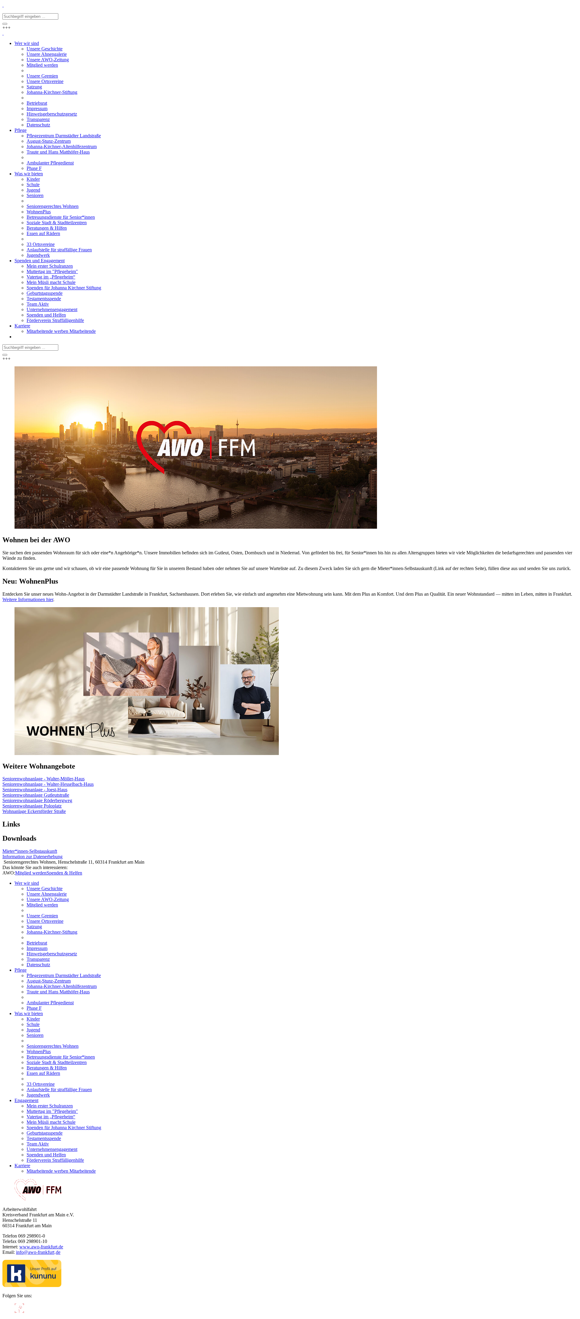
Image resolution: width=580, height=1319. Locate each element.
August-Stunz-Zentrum (49, 980)
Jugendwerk (38, 1095)
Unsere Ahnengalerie (47, 894)
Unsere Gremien (42, 915)
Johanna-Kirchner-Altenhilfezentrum (62, 986)
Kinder (33, 1018)
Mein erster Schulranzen (50, 1105)
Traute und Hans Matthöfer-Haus (58, 991)
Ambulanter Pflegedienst (50, 1002)
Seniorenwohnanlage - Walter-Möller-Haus (43, 778)
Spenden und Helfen (46, 1154)
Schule (33, 1024)
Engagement (26, 1100)
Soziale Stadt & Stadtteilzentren (57, 1062)
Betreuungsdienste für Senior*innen (61, 1056)
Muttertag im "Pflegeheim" (52, 1111)
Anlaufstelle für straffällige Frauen (59, 1089)
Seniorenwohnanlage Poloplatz (32, 805)
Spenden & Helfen (64, 872)
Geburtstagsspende (45, 1133)
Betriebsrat (37, 942)
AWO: (8, 872)
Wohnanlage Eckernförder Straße (34, 811)
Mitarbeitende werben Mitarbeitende (61, 1171)
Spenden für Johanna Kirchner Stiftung (64, 1127)
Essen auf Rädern (43, 1073)
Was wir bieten (28, 1013)
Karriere (22, 1165)
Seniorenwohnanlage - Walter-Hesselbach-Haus (48, 784)
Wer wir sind (26, 883)
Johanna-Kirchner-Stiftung (52, 932)
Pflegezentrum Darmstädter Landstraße (64, 975)
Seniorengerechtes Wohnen (53, 1046)
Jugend (33, 1029)
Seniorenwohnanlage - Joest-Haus (34, 789)
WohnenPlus (39, 1051)
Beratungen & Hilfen (47, 1067)
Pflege (20, 970)
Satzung (34, 926)
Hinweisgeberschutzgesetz (52, 953)
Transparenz (38, 959)
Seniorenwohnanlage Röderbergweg (37, 800)
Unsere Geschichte (45, 888)
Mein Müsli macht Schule (51, 1122)
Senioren (35, 1035)
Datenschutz (38, 964)
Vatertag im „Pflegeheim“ (51, 1116)
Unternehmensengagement (52, 1149)
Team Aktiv (38, 1143)
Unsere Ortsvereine (45, 921)
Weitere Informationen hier (27, 599)
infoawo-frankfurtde (38, 1252)
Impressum (37, 948)
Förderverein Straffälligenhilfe (55, 1160)
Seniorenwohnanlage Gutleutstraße (35, 795)
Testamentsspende (44, 1138)
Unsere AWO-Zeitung (48, 899)
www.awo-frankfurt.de (41, 1246)
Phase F (34, 1008)
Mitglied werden (31, 872)
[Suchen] (4, 24)
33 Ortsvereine (41, 1084)
